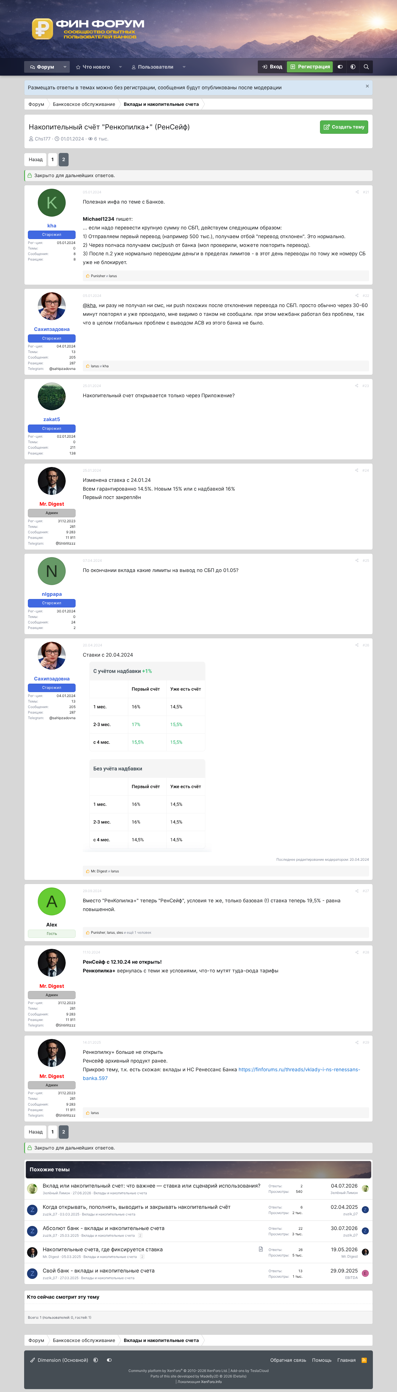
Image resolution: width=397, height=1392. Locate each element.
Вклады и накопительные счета (120, 1193)
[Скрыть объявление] (366, 87)
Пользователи (155, 67)
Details (239, 1376)
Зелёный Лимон (56, 1193)
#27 (366, 891)
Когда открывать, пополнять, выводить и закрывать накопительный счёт (137, 1207)
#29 (366, 1042)
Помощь (322, 1360)
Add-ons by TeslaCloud (249, 1370)
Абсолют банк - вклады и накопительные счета (103, 1228)
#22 (366, 295)
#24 (365, 470)
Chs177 (43, 139)
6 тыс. (101, 139)
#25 (366, 560)
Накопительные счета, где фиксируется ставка (103, 1249)
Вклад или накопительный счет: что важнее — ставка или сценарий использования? (151, 1186)
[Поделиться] (357, 192)
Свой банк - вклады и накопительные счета (99, 1271)
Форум (45, 67)
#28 (366, 952)
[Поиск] (366, 66)
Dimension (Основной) (62, 1360)
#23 (365, 386)
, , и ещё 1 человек (121, 932)
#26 (366, 645)
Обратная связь (288, 1360)
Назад (36, 159)
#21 (366, 192)
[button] (65, 67)
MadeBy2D (209, 1376)
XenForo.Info (211, 1381)
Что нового (96, 67)
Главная (346, 1360)
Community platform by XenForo (178, 1370)
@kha (89, 305)
